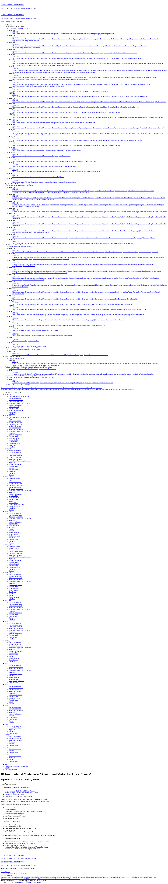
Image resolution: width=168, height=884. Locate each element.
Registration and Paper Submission (23, 252)
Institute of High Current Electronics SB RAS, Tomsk (21, 793)
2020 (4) (15, 372)
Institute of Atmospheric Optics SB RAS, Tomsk (20, 791)
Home (6, 764)
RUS (17, 21)
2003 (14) (15, 236)
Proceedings (104, 34)
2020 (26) (15, 68)
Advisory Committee (58, 133)
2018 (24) (15, 82)
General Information (18, 77)
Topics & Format (30, 191)
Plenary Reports (125, 39)
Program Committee (58, 39)
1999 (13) (15, 241)
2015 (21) (15, 100)
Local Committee (85, 53)
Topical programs (145, 77)
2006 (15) (15, 229)
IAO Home (4, 21)
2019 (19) (15, 203)
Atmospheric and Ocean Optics (18, 28)
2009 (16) (15, 126)
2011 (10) (15, 297)
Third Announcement (45, 34)
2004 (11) (15, 154)
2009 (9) (15, 302)
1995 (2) (15, 339)
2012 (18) (15, 116)
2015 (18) (15, 210)
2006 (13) (15, 143)
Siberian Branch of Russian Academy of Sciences (20, 843)
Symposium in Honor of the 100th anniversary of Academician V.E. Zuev (31, 377)
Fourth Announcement (59, 53)
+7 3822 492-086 (20, 873)
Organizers (69, 46)
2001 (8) (15, 170)
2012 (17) (15, 215)
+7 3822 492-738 (8, 873)
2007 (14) (15, 138)
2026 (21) (15, 189)
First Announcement (18, 34)
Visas (14, 70)
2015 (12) (15, 283)
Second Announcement (32, 34)
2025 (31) (15, 37)
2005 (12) (15, 149)
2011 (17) (15, 121)
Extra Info (111, 34)
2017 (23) (15, 89)
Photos (30, 40)
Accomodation (20, 79)
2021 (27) (15, 61)
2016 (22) (15, 95)
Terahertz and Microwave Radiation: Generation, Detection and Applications (32, 369)
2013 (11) (15, 290)
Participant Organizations (32, 65)
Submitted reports (81, 34)
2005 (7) (15, 313)
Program (89, 34)
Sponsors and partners (93, 39)
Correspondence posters (126, 46)
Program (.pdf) (96, 34)
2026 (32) (15, 32)
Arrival (18, 273)
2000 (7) (15, 175)
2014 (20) (15, 105)
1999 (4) (15, 328)
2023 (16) (15, 255)
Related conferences (34, 47)
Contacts (92, 72)
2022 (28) (15, 56)
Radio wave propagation (16, 358)
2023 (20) (15, 196)
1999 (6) (15, 180)
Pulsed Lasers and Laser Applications (20, 246)
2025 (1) (15, 381)
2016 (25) (15, 362)
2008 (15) (15, 131)
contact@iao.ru (5, 872)
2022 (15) (15, 353)
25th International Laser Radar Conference (18, 384)
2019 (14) (15, 269)
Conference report (46, 65)
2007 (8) (15, 308)
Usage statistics (7, 875)
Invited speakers (91, 46)
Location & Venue (30, 205)
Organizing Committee (59, 34)
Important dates (71, 34)
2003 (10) (15, 159)
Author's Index (149, 39)
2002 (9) (15, 164)
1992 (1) (15, 344)
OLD (20, 21)
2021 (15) (15, 262)
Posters (116, 46)
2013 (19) (15, 110)
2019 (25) (15, 75)
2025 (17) (15, 250)
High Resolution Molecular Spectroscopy (21, 185)
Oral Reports (110, 46)
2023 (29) (15, 51)
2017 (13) (15, 276)
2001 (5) (15, 323)
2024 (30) (15, 44)
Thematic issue (63, 65)
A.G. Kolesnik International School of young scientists (25, 349)
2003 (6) (15, 318)
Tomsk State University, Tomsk (14, 794)
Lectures (111, 212)
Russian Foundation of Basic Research (16, 845)
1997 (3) (15, 334)
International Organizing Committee (76, 39)
